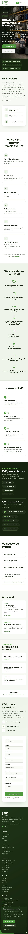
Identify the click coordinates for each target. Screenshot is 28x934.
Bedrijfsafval (5, 849)
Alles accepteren (9, 921)
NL (17, 2)
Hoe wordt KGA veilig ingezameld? (10, 561)
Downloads (5, 891)
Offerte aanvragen (9, 46)
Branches (4, 882)
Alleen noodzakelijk (10, 925)
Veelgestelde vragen (7, 887)
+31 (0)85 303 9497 (8, 902)
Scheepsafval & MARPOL (8, 847)
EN (20, 2)
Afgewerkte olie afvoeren (8, 860)
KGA (3, 838)
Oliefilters (4, 840)
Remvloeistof (5, 845)
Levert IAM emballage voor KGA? (14, 582)
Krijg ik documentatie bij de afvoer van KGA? (12, 575)
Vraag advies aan (8, 51)
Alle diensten (5, 853)
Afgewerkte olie (6, 834)
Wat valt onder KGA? (10, 554)
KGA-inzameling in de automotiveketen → (14, 694)
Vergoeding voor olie (7, 862)
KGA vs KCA (5, 869)
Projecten (4, 885)
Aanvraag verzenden (14, 794)
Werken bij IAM (5, 889)
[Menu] (24, 2)
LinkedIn (6, 826)
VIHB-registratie (6, 867)
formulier (16, 256)
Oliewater (4, 842)
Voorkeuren (7, 929)
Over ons (4, 878)
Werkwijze (4, 880)
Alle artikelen (5, 871)
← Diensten (5, 12)
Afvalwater (4, 836)
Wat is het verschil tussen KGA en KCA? (14, 568)
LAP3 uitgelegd (6, 865)
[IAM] (5, 3)
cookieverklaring (7, 918)
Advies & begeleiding (7, 851)
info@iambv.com (8, 904)
